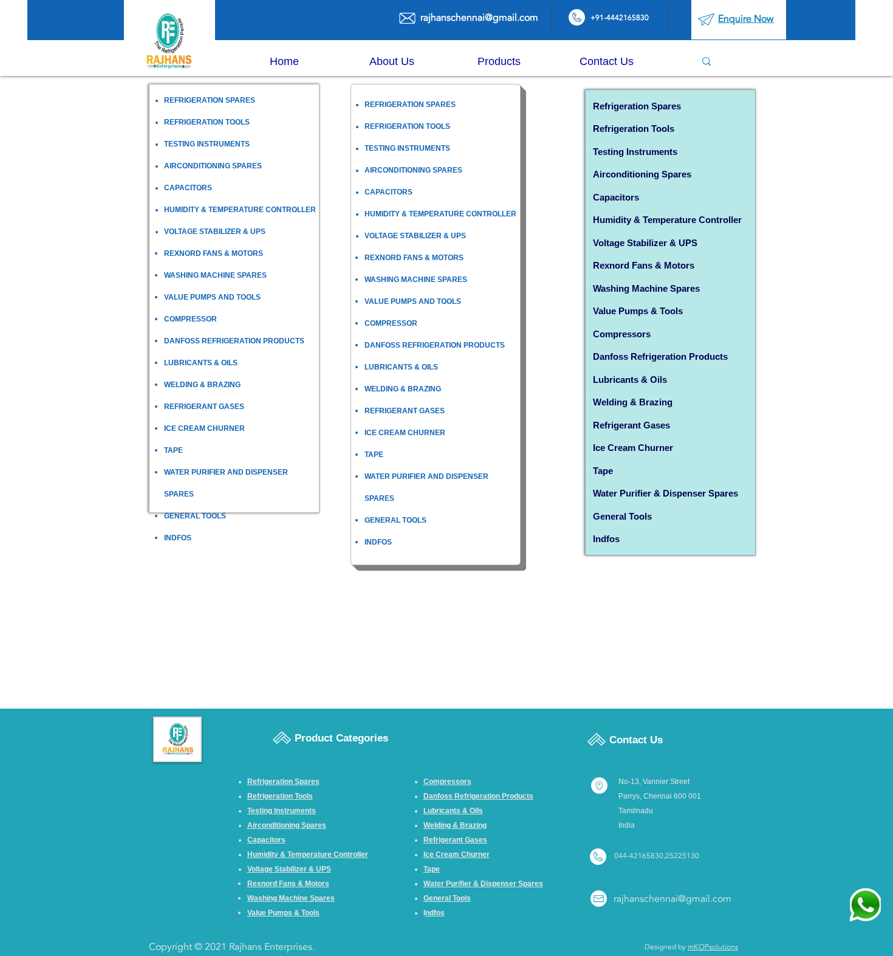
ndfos (607, 539)
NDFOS (178, 538)
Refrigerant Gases (631, 425)
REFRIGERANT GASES (204, 406)
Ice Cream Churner (633, 447)
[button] (499, 61)
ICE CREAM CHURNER (204, 428)
